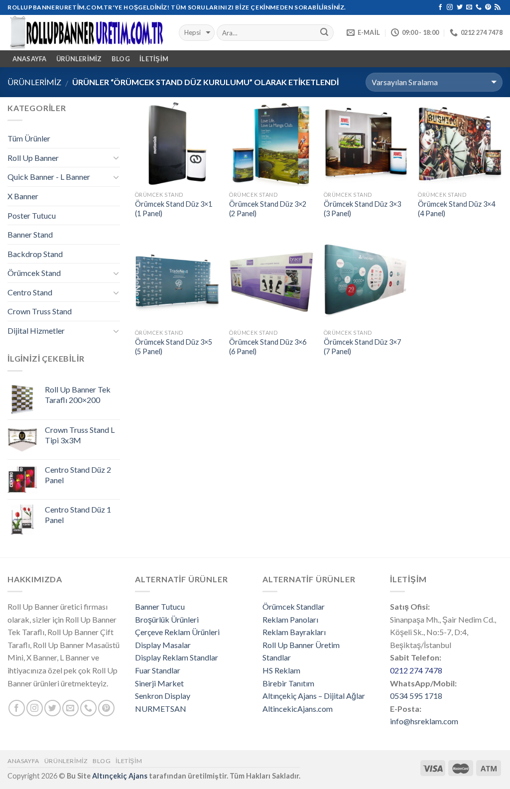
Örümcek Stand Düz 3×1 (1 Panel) (173, 209)
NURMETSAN (160, 708)
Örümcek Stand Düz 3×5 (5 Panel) (173, 347)
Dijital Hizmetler (36, 330)
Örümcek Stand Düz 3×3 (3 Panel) (362, 209)
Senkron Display (162, 695)
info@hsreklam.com (424, 721)
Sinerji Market (159, 683)
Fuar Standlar (157, 670)
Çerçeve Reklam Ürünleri (177, 632)
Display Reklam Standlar (176, 657)
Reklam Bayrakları (294, 632)
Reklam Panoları (290, 619)
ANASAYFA (29, 59)
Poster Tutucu (31, 215)
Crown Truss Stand (39, 311)
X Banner (22, 196)
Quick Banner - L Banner (48, 176)
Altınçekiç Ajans (119, 776)
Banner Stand (30, 234)
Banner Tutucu (160, 606)
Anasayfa (23, 761)
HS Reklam (281, 670)
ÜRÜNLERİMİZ (79, 59)
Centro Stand (29, 292)
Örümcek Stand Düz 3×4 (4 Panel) (456, 209)
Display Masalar (163, 645)
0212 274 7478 (416, 670)
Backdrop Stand (35, 254)
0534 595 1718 (416, 695)
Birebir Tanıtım (288, 683)
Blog (121, 59)
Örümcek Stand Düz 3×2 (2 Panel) (267, 209)
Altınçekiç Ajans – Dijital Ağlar (313, 695)
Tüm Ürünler (28, 138)
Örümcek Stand (34, 272)
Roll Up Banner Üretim (301, 645)
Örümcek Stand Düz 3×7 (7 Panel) (362, 347)
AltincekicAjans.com (297, 708)
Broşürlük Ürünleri (167, 619)
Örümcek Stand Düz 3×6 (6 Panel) (267, 347)
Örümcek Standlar (293, 606)
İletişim (153, 59)
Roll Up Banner (33, 157)
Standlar (276, 657)
